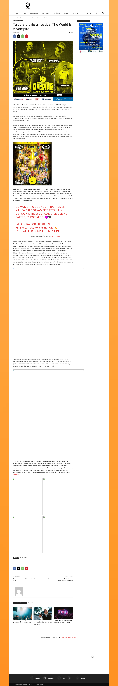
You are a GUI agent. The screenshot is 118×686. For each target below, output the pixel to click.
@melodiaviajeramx (68, 638)
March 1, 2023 (55, 236)
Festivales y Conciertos (22, 18)
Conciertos (34, 13)
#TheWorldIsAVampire (32, 210)
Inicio (16, 13)
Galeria (66, 13)
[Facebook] (87, 13)
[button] (103, 13)
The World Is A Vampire (25, 557)
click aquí (16, 474)
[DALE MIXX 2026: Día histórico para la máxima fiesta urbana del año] (63, 613)
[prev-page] (14, 628)
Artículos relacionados (20, 603)
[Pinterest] (26, 36)
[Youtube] (99, 13)
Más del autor (32, 603)
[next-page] (17, 628)
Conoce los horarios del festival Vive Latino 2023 (25, 579)
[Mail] (93, 13)
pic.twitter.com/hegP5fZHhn (37, 231)
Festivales (45, 13)
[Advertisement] (73, 6)
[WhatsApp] (22, 36)
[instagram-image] (25, 657)
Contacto (76, 13)
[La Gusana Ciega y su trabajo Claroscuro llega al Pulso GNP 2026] (22, 613)
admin (27, 589)
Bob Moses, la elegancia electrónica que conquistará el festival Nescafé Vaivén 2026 (43, 622)
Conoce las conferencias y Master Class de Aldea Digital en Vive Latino (60, 579)
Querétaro (56, 13)
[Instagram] (90, 13)
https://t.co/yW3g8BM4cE (34, 227)
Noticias (23, 13)
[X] (96, 13)
